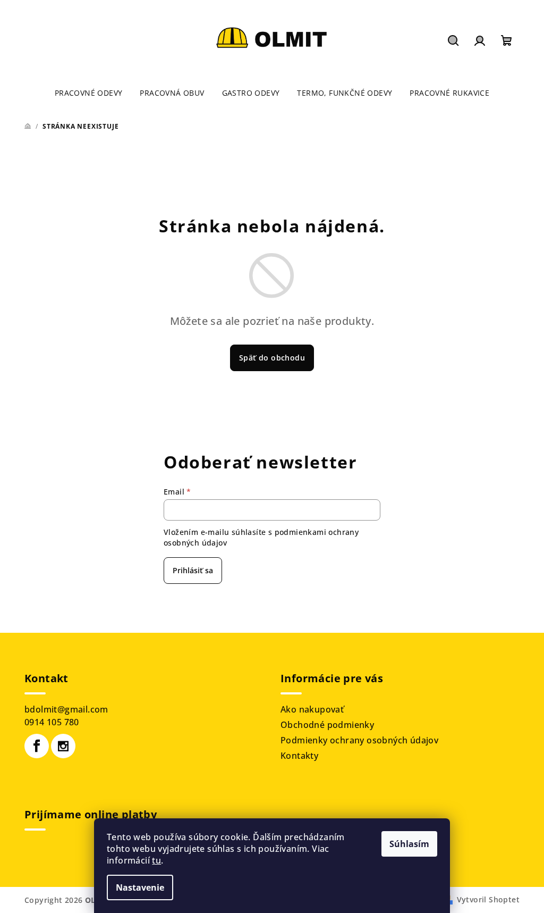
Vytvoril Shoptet (488, 899)
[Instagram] (63, 746)
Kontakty (299, 755)
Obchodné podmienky (327, 725)
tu (156, 860)
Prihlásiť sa (193, 570)
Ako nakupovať (312, 709)
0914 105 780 (51, 722)
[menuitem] (88, 93)
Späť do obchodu (272, 358)
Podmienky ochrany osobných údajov (359, 740)
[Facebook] (36, 746)
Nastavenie (140, 887)
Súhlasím (409, 844)
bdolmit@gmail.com (66, 709)
